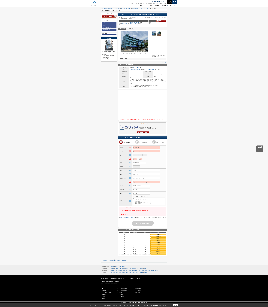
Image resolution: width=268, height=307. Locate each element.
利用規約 (121, 217)
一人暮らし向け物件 (123, 288)
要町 (137, 272)
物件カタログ (104, 298)
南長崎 (112, 268)
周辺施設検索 (138, 288)
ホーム (103, 288)
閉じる (175, 305)
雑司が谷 (134, 268)
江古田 (136, 23)
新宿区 (123, 266)
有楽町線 (130, 270)
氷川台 (138, 268)
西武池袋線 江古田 (106, 29)
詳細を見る (158, 234)
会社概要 (104, 290)
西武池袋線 (132, 23)
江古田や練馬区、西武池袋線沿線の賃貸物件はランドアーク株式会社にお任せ (120, 278)
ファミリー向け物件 (123, 290)
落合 (127, 272)
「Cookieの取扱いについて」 (157, 305)
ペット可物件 (121, 296)
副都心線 (125, 270)
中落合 (116, 268)
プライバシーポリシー (129, 217)
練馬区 (123, 23)
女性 (141, 159)
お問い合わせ (138, 292)
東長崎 (117, 272)
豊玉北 (125, 23)
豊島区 (112, 266)
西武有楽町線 (148, 270)
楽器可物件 (121, 294)
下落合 (145, 272)
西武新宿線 (134, 270)
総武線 (152, 270)
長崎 (123, 268)
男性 (135, 159)
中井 (120, 272)
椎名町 (133, 272)
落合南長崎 (141, 272)
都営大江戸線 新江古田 (107, 27)
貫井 (145, 268)
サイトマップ (104, 296)
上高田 (120, 268)
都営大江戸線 (132, 22)
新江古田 (137, 22)
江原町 (126, 268)
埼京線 (156, 270)
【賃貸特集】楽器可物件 (121, 260)
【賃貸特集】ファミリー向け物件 (108, 260)
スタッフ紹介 (138, 290)
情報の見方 (164, 62)
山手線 (142, 270)
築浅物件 (120, 292)
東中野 (123, 272)
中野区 (120, 266)
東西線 (139, 270)
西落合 (141, 268)
